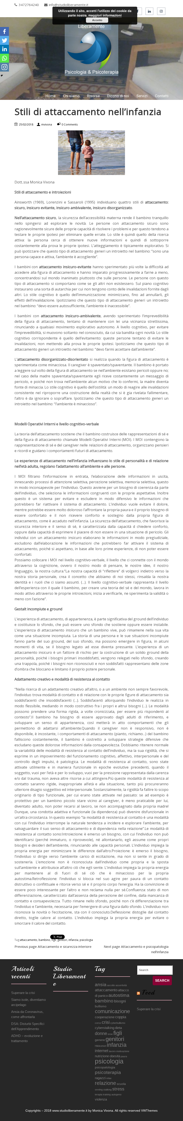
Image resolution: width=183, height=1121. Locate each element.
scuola (121, 1084)
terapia (98, 1094)
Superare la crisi (23, 993)
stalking (107, 1089)
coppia (120, 1017)
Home (51, 96)
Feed (148, 992)
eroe (110, 1034)
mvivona (46, 124)
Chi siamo (71, 96)
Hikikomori (100, 1046)
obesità (115, 1056)
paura (124, 1056)
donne (101, 1033)
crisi (106, 1022)
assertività (121, 985)
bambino (44, 940)
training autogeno (112, 1094)
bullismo (100, 1006)
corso (98, 1023)
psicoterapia (108, 1072)
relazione (105, 1083)
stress (118, 1088)
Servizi (142, 96)
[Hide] (2, 75)
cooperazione (104, 1017)
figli (54, 940)
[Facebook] (4, 31)
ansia (100, 984)
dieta (118, 1028)
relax (109, 1078)
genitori (62, 940)
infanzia (73, 940)
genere (100, 1040)
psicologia (86, 940)
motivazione (122, 1051)
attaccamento (28, 940)
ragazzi (100, 1078)
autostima (118, 995)
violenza (101, 1099)
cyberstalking (104, 1028)
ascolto (111, 985)
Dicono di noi (118, 96)
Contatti (161, 96)
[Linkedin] (4, 49)
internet (101, 1050)
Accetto (97, 20)
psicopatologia (105, 1067)
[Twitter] (4, 40)
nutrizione (102, 1056)
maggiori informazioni (105, 15)
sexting (99, 1089)
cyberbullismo (117, 1023)
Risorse (93, 96)
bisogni (120, 1001)
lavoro (112, 1051)
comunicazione (112, 1011)
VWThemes (149, 1110)
